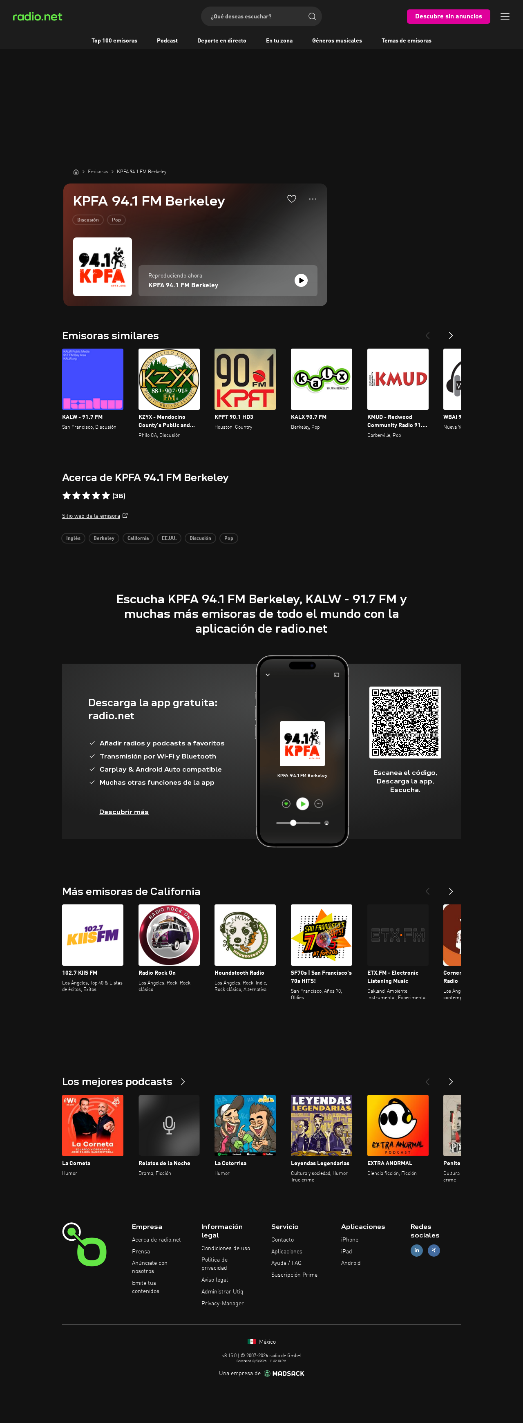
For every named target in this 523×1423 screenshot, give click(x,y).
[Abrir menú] (505, 16)
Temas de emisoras (406, 41)
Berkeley (104, 538)
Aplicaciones (286, 1252)
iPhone (349, 1240)
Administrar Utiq (222, 1292)
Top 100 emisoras (114, 41)
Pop (116, 220)
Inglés (73, 538)
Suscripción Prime (294, 1275)
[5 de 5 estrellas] (106, 496)
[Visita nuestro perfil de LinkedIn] (416, 1250)
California (138, 538)
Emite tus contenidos (145, 1287)
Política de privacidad (214, 1264)
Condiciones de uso (225, 1248)
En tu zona (279, 41)
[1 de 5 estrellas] (67, 496)
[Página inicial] (76, 171)
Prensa (141, 1252)
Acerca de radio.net (156, 1240)
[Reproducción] (301, 280)
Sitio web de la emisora (91, 516)
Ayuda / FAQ (286, 1263)
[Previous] (427, 332)
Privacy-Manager (222, 1304)
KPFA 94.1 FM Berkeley (183, 285)
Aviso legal (214, 1280)
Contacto (282, 1240)
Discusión (88, 220)
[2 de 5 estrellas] (76, 496)
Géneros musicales (337, 41)
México (266, 1342)
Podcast (167, 41)
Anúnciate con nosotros (150, 1267)
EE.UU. (169, 538)
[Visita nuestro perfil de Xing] (434, 1250)
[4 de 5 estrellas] (96, 496)
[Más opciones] (312, 199)
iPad (346, 1252)
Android (351, 1263)
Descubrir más (124, 812)
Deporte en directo (221, 41)
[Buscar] (312, 16)
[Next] (451, 332)
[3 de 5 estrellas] (86, 496)
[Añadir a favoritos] (291, 198)
